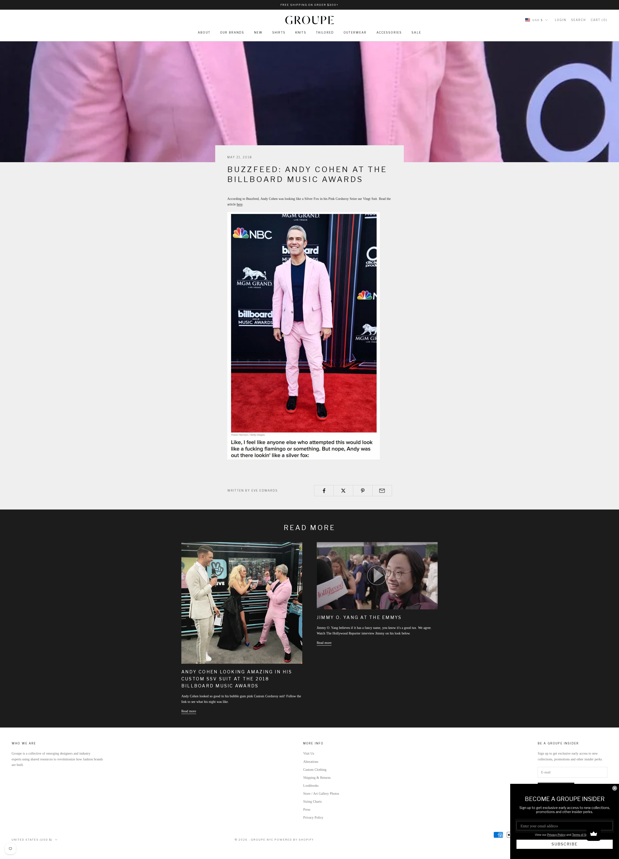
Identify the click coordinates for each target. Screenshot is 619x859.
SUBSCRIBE (565, 844)
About (204, 32)
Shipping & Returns (317, 777)
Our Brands (232, 32)
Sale (416, 32)
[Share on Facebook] (323, 490)
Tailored (325, 32)
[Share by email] (382, 490)
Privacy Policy (313, 817)
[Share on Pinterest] (362, 490)
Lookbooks (310, 785)
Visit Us (308, 753)
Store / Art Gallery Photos (321, 793)
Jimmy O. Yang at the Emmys (359, 617)
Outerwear (355, 32)
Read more (188, 711)
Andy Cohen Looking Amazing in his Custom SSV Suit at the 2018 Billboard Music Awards (236, 678)
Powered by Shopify (294, 839)
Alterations (310, 762)
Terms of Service (583, 835)
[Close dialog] (614, 788)
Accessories (389, 32)
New (258, 32)
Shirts (279, 32)
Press (306, 809)
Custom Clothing (314, 770)
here (240, 204)
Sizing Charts (312, 801)
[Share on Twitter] (343, 490)
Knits (300, 32)
